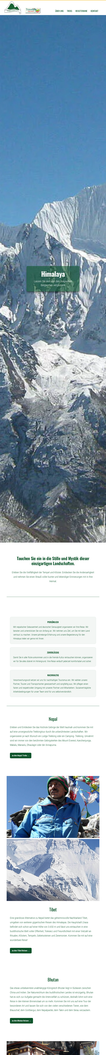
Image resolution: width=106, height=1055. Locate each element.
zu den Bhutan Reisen (21, 1021)
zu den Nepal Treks (20, 755)
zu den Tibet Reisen (21, 951)
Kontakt (94, 11)
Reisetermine (81, 11)
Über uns (59, 11)
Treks (69, 11)
